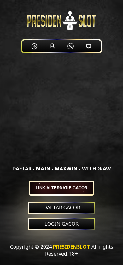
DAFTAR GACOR (61, 207)
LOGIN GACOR (61, 223)
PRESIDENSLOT (71, 246)
